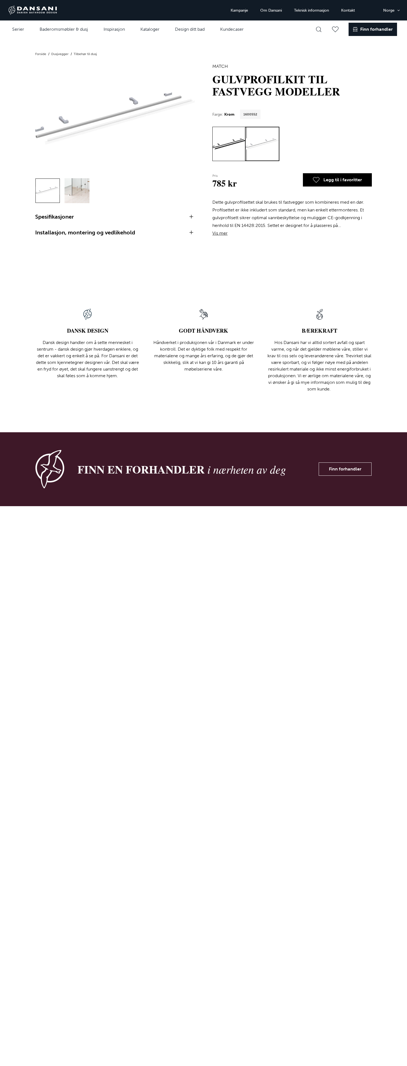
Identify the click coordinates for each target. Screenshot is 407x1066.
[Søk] (318, 29)
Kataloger (149, 29)
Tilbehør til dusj (85, 54)
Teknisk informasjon (311, 10)
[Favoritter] (335, 29)
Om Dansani (271, 10)
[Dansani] (33, 10)
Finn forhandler (345, 469)
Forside (41, 54)
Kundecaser (232, 29)
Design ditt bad (190, 29)
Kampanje (239, 10)
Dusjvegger (60, 54)
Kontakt (348, 10)
